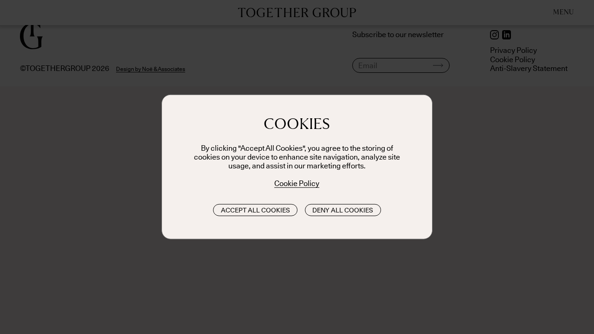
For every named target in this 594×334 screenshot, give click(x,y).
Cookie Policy (296, 183)
